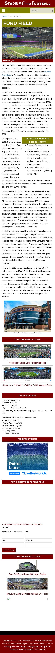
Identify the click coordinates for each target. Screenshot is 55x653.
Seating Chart (9, 431)
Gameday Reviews (11, 433)
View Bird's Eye (35, 524)
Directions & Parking (12, 428)
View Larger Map (9, 524)
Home (4, 16)
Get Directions (23, 524)
